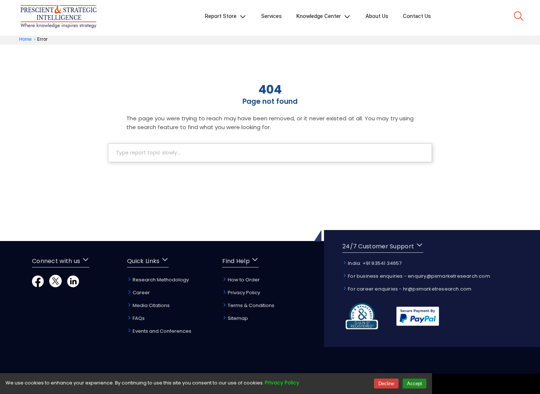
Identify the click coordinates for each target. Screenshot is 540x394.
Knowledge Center (319, 16)
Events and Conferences (161, 331)
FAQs (138, 318)
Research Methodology (160, 279)
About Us (377, 16)
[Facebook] (38, 285)
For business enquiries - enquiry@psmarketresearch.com (418, 276)
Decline (386, 383)
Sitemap (237, 318)
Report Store (221, 16)
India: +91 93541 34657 (374, 263)
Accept (414, 383)
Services (271, 16)
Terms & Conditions (250, 305)
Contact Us (417, 16)
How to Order (243, 279)
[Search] (518, 17)
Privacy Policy (243, 292)
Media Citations (151, 305)
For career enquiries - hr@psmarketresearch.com (409, 288)
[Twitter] (55, 285)
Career (141, 292)
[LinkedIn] (73, 285)
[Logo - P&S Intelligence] (58, 18)
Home (25, 39)
